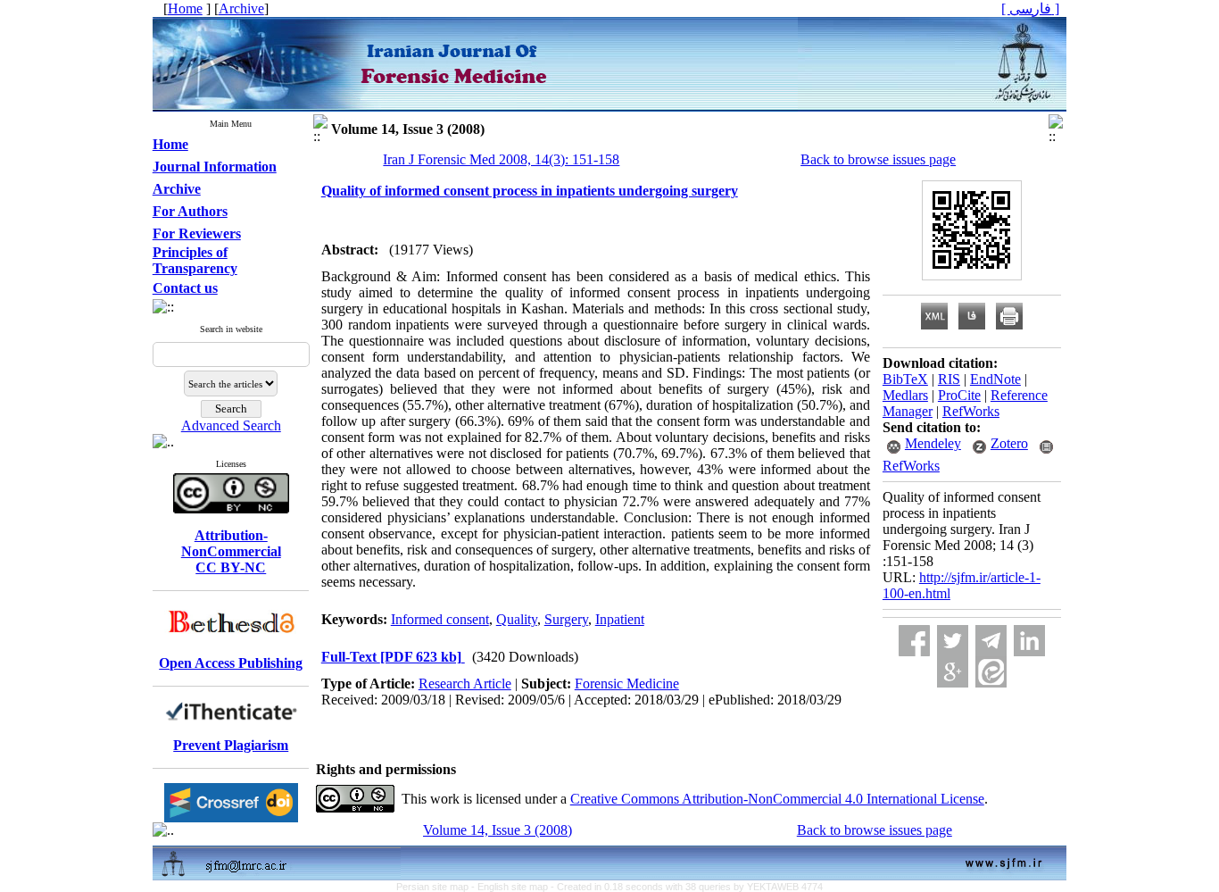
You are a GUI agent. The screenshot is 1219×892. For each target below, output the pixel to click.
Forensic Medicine (627, 683)
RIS (949, 379)
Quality (516, 619)
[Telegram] (991, 640)
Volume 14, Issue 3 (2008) (497, 830)
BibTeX (905, 379)
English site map (514, 886)
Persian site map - (436, 886)
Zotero (1009, 443)
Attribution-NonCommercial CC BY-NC (231, 551)
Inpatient (619, 619)
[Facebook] (914, 640)
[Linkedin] (1029, 640)
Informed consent (440, 619)
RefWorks (970, 411)
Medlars (905, 395)
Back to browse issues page (878, 159)
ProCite (959, 395)
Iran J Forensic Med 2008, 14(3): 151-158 (501, 159)
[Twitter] (952, 640)
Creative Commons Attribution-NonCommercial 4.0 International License (777, 798)
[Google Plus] (952, 672)
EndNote (995, 379)
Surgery (566, 619)
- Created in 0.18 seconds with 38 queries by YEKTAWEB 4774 (687, 886)
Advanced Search (231, 425)
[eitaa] (991, 672)
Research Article (465, 683)
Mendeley (933, 443)
